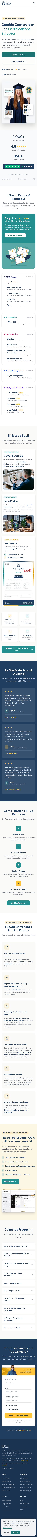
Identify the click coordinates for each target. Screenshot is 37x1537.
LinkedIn (11, 1468)
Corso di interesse (11, 1405)
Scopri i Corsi (9, 1181)
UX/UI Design (6, 1478)
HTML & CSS (5, 1490)
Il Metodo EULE (25, 1504)
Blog (21, 1500)
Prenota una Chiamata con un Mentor (17, 649)
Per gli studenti (6, 1504)
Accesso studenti (7, 1510)
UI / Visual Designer (26, 1484)
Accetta (15, 1532)
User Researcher (25, 1481)
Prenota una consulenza (15, 235)
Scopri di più (24, 1460)
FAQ (21, 1510)
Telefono (12, 1397)
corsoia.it (4, 1465)
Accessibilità (5, 1507)
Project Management (8, 1484)
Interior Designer (25, 1487)
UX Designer (24, 1478)
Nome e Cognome (10, 1379)
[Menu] (33, 3)
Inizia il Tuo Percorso (17, 903)
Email (6, 1388)
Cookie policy (7, 1528)
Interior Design (6, 1481)
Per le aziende (6, 1500)
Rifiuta (6, 1532)
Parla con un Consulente (18, 1416)
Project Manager (25, 1490)
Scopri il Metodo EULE (19, 61)
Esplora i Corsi (17, 55)
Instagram (4, 1468)
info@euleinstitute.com (24, 1430)
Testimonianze (25, 1507)
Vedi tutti (28, 277)
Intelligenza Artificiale (8, 1487)
